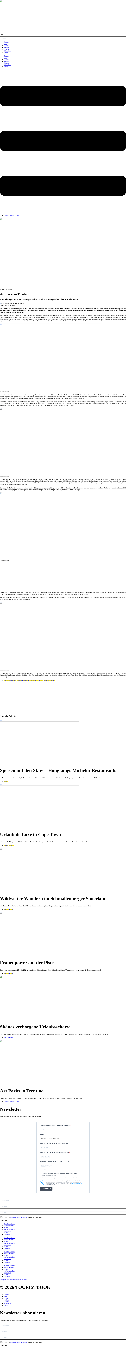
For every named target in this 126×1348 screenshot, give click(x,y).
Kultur (19, 680)
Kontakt (6, 1227)
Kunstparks (25, 680)
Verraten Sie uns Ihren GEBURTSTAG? (54, 1162)
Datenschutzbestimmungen (18, 1217)
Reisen (41, 680)
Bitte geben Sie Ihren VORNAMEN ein (54, 1144)
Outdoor (6, 49)
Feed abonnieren (9, 1225)
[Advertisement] (63, 576)
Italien (17, 215)
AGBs (6, 1233)
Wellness (6, 47)
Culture (6, 42)
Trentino (51, 680)
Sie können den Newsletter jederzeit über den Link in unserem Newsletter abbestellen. (63, 1178)
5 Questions (7, 51)
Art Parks (7, 680)
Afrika (6, 845)
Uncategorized (8, 909)
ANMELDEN (46, 1188)
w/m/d (42, 1134)
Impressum (7, 1231)
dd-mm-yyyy (43, 1170)
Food (5, 44)
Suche (2, 34)
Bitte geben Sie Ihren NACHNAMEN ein (54, 1153)
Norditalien (34, 680)
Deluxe (6, 45)
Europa (6, 52)
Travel (46, 680)
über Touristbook (9, 1224)
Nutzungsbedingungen (76, 1183)
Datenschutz (8, 1234)
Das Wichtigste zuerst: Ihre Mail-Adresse (55, 1125)
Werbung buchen (9, 1229)
